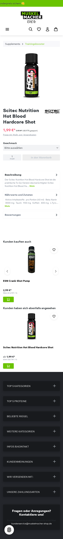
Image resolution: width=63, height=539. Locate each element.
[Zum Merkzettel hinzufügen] (54, 249)
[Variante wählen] (8, 299)
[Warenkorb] (56, 29)
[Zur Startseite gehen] (31, 17)
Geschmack (10, 143)
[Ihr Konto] (47, 29)
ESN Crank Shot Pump (16, 280)
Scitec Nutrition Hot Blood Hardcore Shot (28, 347)
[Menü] (7, 29)
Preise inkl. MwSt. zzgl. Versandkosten (19, 135)
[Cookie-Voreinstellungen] (9, 529)
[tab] (31, 180)
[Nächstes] (55, 271)
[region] (31, 76)
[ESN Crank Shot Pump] (31, 259)
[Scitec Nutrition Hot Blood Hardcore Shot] (31, 326)
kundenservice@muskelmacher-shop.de (31, 523)
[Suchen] (30, 29)
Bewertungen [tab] (13, 214)
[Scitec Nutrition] (52, 111)
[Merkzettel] (39, 29)
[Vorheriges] (7, 271)
